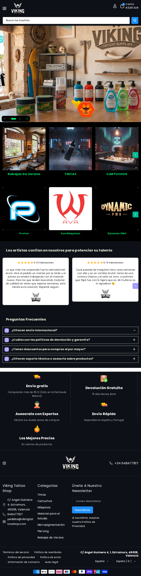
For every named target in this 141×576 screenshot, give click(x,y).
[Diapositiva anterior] (5, 119)
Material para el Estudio (48, 516)
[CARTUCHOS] (116, 148)
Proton (24, 233)
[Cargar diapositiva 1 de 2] (14, 119)
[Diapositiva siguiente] (27, 119)
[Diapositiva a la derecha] (135, 155)
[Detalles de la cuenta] (115, 6)
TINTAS (70, 174)
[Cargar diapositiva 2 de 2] (20, 119)
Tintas (41, 495)
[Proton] (24, 208)
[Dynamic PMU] (116, 208)
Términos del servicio (16, 552)
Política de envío (50, 557)
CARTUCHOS (116, 174)
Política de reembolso (48, 552)
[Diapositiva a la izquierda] (5, 155)
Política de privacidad (21, 557)
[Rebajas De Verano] (24, 148)
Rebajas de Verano (50, 538)
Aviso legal (51, 562)
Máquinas (44, 507)
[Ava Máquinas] (70, 208)
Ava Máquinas (70, 233)
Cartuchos (44, 501)
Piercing (43, 531)
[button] (6, 8)
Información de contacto (24, 562)
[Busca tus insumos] (134, 20)
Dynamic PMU (117, 233)
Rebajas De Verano (24, 174)
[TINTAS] (70, 148)
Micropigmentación (51, 525)
